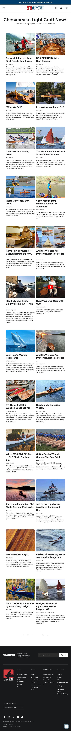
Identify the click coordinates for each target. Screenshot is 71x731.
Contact (59, 674)
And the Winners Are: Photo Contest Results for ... (50, 253)
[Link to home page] (8, 681)
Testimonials (34, 677)
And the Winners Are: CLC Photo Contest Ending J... (20, 505)
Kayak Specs (47, 677)
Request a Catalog (62, 694)
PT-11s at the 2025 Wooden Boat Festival (18, 406)
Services (19, 684)
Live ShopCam (35, 679)
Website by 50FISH (8, 724)
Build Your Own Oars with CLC (49, 302)
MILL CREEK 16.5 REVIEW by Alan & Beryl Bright (20, 605)
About (32, 674)
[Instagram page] (8, 718)
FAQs (58, 679)
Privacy (5, 726)
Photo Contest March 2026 (17, 202)
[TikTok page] (22, 718)
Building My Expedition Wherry (48, 406)
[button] (4, 8)
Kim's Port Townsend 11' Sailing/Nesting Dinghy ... (19, 252)
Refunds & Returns (62, 682)
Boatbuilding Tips (48, 674)
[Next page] (48, 635)
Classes (19, 687)
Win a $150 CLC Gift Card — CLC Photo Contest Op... (19, 457)
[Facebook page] (4, 718)
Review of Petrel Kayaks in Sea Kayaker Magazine (50, 556)
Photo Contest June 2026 (50, 107)
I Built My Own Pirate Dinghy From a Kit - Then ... (19, 304)
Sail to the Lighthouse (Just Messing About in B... (48, 507)
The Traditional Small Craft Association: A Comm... (50, 153)
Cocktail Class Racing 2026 (17, 153)
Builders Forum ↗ (48, 679)
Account (59, 677)
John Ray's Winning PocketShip (16, 356)
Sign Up (63, 655)
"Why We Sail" (14, 107)
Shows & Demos (35, 685)
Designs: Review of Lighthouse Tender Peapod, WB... (46, 606)
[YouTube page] (17, 718)
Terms (10, 726)
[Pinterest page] (13, 718)
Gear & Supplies (21, 677)
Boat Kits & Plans (22, 674)
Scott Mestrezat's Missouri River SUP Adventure (46, 203)
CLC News (34, 682)
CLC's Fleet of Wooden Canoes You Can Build (48, 455)
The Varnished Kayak (17, 554)
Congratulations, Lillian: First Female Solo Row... (19, 59)
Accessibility (16, 726)
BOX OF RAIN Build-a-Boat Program (48, 59)
